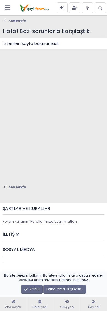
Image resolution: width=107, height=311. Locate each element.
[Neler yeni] (87, 7)
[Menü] (7, 7)
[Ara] (100, 7)
